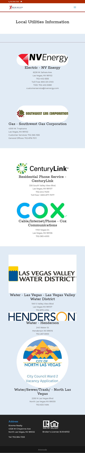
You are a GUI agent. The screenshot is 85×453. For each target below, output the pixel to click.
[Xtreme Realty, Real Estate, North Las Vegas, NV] (50, 437)
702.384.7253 (18, 437)
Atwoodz (42, 450)
